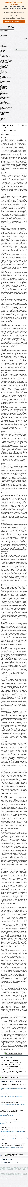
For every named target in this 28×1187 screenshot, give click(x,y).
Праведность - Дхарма (6, 60)
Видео (1, 82)
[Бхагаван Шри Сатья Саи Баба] (14, 1053)
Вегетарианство (4, 108)
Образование (3, 46)
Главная (10, 26)
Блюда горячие (4, 111)
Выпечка (2, 113)
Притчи (2, 80)
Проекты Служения (5, 65)
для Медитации (4, 54)
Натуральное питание (5, 115)
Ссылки (2, 120)
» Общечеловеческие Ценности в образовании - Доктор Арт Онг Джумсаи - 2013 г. (12, 1068)
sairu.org (15, 9)
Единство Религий (4, 96)
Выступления (3, 49)
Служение (2, 45)
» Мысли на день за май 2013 (9, 1060)
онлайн (2, 104)
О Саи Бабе (25, 39)
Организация (3, 55)
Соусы (1, 119)
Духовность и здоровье (6, 107)
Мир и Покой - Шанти (5, 61)
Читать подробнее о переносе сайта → (14, 21)
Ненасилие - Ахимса (5, 64)
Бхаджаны (2, 52)
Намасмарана (3, 102)
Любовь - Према (4, 62)
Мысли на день (4, 72)
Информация (3, 35)
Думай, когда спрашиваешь (8, 1135)
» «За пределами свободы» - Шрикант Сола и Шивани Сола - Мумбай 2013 (13, 1072)
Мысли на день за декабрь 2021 (10, 1119)
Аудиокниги (3, 75)
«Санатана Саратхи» (5, 77)
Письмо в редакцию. (22, 1174)
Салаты (2, 117)
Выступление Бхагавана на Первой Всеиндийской (12, 1131)
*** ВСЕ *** (2, 98)
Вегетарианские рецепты (6, 109)
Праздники (2, 50)
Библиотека (3, 71)
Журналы (2, 76)
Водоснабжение (4, 68)
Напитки (2, 114)
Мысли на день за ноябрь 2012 (9, 1102)
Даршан (2, 51)
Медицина (2, 47)
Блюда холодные (4, 112)
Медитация (3, 101)
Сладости (2, 118)
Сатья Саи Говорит (5, 81)
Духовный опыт (4, 106)
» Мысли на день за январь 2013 (10, 1064)
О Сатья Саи (11, 27)
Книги (1, 73)
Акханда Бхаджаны (5, 103)
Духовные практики (5, 97)
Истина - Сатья (4, 59)
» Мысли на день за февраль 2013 (11, 1062)
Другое (2, 70)
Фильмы (2, 36)
